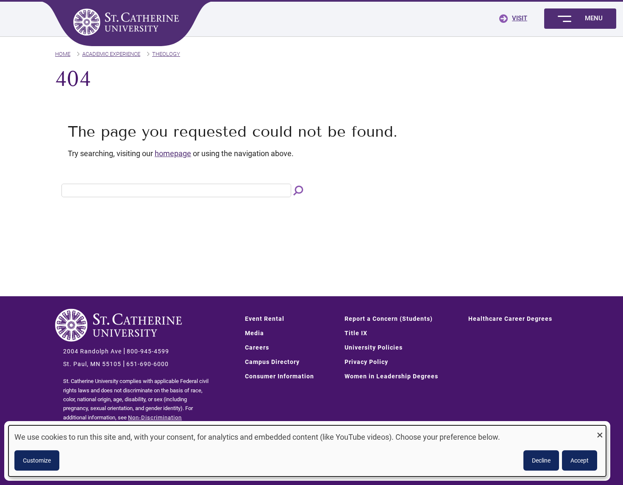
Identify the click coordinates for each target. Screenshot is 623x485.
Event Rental (264, 318)
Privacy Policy (366, 361)
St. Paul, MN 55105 (92, 364)
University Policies (374, 347)
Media (254, 333)
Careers (257, 347)
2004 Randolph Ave (92, 351)
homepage (173, 153)
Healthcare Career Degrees (510, 318)
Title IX (356, 333)
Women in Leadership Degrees (391, 376)
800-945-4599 (148, 351)
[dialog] (307, 451)
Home (62, 54)
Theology (166, 54)
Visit (519, 18)
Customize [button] (37, 460)
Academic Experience (111, 54)
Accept (579, 460)
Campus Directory (272, 361)
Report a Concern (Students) (389, 318)
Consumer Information (279, 376)
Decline (541, 460)
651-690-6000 (147, 364)
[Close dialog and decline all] (599, 430)
